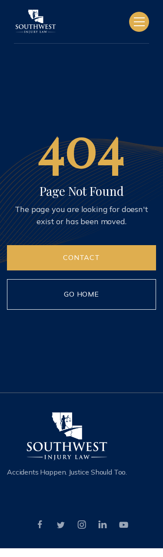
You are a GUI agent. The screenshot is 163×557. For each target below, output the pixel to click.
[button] (139, 22)
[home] (35, 21)
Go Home (82, 294)
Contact (81, 257)
